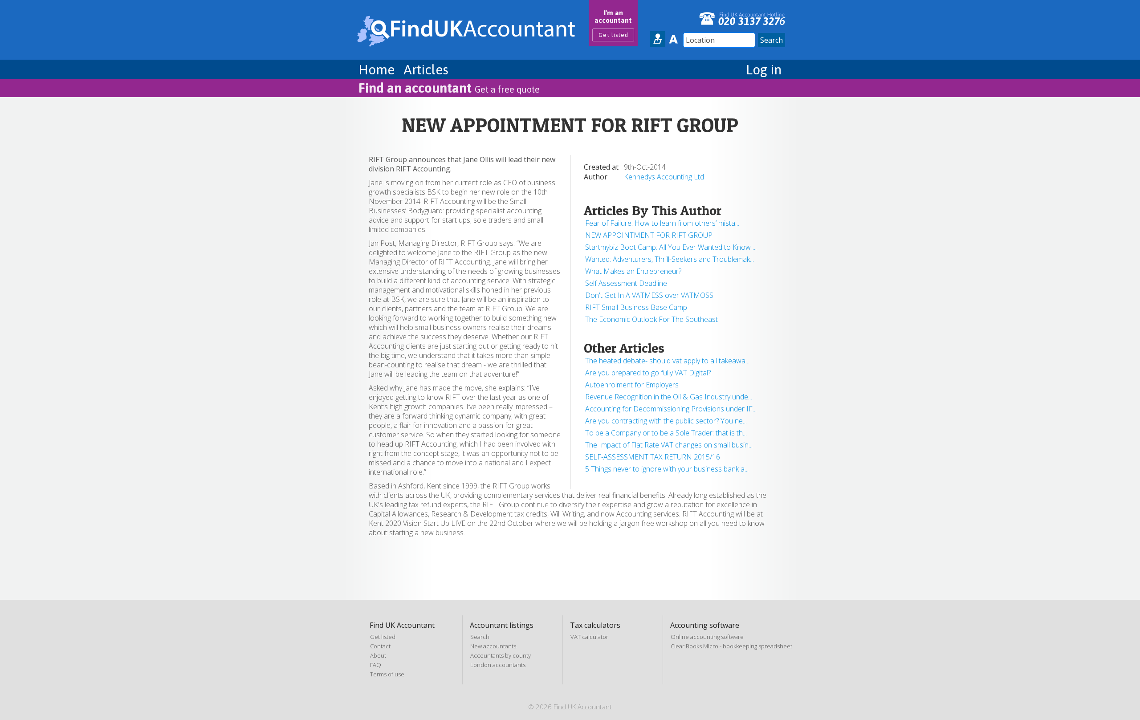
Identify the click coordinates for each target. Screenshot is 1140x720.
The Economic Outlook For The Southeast (651, 319)
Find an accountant (449, 87)
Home (376, 69)
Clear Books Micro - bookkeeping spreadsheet (731, 646)
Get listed (613, 35)
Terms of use (387, 674)
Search (479, 637)
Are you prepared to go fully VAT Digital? (648, 373)
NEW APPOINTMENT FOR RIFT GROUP (648, 235)
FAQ (375, 665)
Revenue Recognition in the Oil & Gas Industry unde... (668, 397)
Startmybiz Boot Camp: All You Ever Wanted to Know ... (671, 247)
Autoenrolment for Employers (632, 385)
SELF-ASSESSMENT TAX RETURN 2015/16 (652, 457)
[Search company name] (673, 39)
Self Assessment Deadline (626, 283)
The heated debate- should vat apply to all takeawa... (667, 361)
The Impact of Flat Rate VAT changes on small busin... (669, 445)
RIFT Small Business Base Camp (636, 307)
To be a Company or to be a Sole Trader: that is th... (666, 433)
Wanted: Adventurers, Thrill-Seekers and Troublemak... (669, 259)
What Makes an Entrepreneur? (633, 271)
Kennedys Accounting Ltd (664, 177)
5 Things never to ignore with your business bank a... (667, 469)
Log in (764, 69)
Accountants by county (500, 655)
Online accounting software (707, 637)
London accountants (497, 665)
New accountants (493, 646)
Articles (425, 69)
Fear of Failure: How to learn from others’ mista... (662, 223)
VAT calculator (589, 637)
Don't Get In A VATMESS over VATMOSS (649, 295)
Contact (380, 646)
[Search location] (657, 39)
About (378, 655)
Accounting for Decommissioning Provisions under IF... (671, 409)
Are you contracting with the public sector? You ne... (666, 421)
